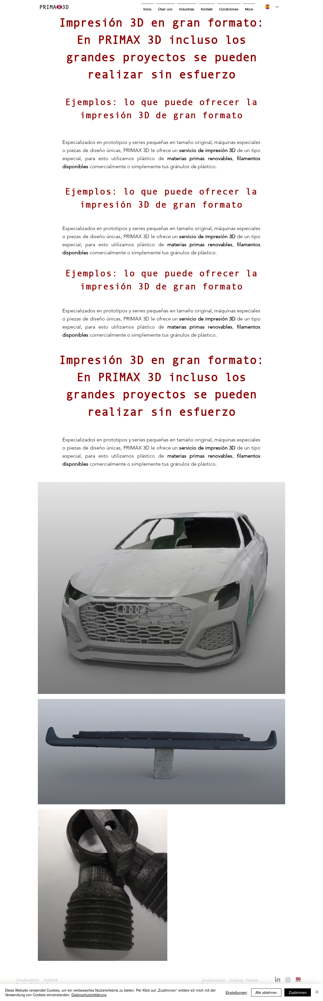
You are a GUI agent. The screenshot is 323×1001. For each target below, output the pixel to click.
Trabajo (51, 979)
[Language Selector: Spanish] (271, 7)
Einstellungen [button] (236, 992)
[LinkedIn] (277, 980)
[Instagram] (288, 980)
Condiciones (27, 979)
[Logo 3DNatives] (298, 980)
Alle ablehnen (266, 992)
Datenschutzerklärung (88, 994)
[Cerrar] (317, 992)
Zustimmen (298, 992)
